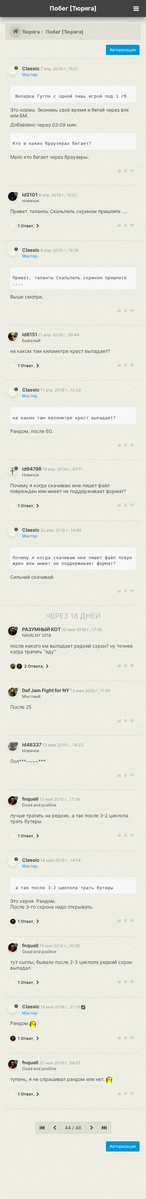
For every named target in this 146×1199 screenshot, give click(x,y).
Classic (30, 68)
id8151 (29, 334)
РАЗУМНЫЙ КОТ (41, 629)
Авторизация (123, 49)
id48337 (31, 744)
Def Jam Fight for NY (45, 690)
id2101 (30, 194)
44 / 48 (73, 1127)
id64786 (31, 469)
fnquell (30, 799)
